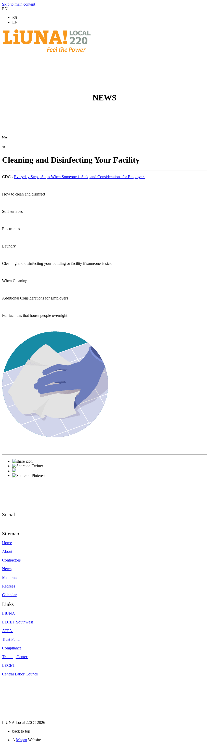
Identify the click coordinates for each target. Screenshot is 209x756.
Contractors (11, 560)
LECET (9, 665)
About (7, 551)
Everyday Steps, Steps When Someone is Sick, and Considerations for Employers (79, 177)
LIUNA (8, 613)
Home (7, 543)
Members (9, 577)
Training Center (15, 657)
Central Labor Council (20, 674)
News (6, 569)
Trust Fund (11, 639)
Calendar (9, 595)
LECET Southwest (18, 622)
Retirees (8, 586)
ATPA (7, 631)
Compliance (12, 648)
